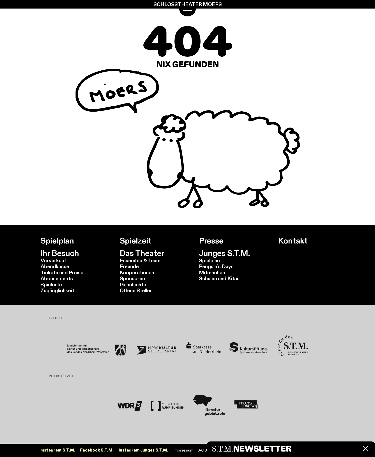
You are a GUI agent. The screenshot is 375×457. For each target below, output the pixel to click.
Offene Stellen (136, 290)
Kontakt (293, 241)
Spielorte (51, 284)
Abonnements (56, 278)
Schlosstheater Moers (187, 4)
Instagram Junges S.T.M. (143, 450)
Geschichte (133, 284)
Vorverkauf (53, 260)
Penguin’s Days (216, 266)
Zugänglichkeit (57, 290)
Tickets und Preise (61, 272)
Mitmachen (212, 272)
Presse (211, 241)
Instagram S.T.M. (57, 450)
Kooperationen (137, 272)
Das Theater (142, 253)
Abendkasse (54, 266)
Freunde (129, 266)
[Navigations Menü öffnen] (187, 12)
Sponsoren (132, 278)
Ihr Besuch (59, 253)
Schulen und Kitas (219, 278)
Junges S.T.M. (224, 253)
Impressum (183, 450)
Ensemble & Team (140, 260)
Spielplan (57, 241)
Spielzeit (135, 241)
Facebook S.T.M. (97, 450)
